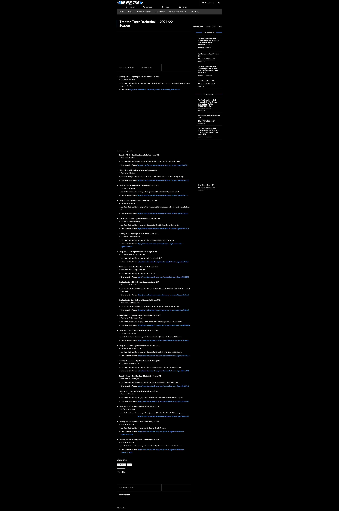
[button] (219, 3)
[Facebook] (126, 7)
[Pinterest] (173, 67)
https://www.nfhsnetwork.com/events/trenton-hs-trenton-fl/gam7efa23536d (163, 310)
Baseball (200, 75)
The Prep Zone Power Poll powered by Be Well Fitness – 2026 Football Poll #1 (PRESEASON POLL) (208, 41)
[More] (182, 67)
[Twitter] (162, 7)
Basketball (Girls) (211, 26)
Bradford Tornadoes (204, 47)
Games (220, 26)
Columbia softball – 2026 (206, 81)
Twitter (167, 7)
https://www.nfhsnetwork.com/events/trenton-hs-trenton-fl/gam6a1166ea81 (163, 295)
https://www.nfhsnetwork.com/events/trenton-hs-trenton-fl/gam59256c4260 (163, 401)
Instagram (149, 7)
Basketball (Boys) (198, 26)
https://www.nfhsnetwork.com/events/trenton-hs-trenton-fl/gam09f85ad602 (163, 416)
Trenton (132, 487)
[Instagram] (143, 7)
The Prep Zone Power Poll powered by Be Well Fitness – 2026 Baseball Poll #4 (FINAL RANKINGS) (208, 70)
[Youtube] (180, 7)
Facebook (131, 7)
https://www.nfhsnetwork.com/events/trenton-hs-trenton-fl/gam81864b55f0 (162, 180)
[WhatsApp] (177, 67)
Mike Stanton (124, 495)
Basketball (126, 487)
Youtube (184, 7)
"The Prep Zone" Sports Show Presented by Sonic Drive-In (206, 59)
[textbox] (154, 411)
